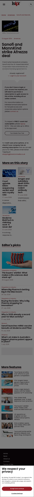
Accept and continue (17, 489)
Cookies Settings (17, 493)
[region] (17, 481)
